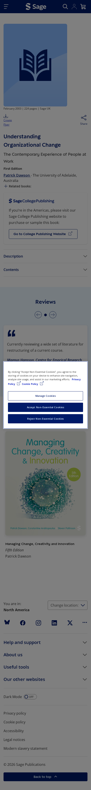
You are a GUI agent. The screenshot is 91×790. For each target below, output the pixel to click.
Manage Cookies (45, 395)
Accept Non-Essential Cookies (45, 407)
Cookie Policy (30, 384)
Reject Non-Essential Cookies (45, 418)
